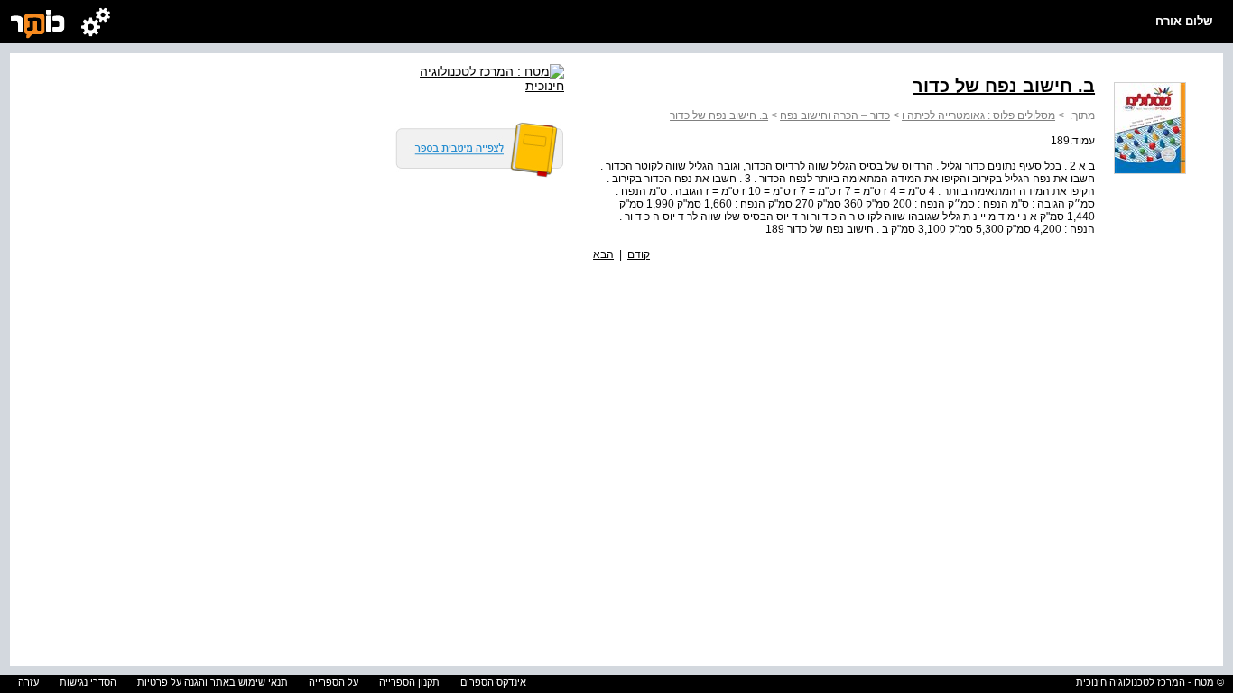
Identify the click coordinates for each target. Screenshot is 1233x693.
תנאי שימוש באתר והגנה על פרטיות (212, 682)
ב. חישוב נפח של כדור (719, 115)
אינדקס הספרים (493, 682)
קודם (638, 254)
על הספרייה (333, 682)
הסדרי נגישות (88, 682)
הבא (603, 254)
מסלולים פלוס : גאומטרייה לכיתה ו (978, 115)
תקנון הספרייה (409, 682)
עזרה (28, 682)
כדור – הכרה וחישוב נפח (835, 115)
